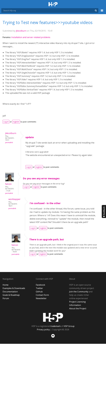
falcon (8, 183)
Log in (6, 121)
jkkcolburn (21, 30)
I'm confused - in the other (45, 203)
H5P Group (69, 326)
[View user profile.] (9, 180)
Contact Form (42, 295)
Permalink (9, 142)
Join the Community (78, 291)
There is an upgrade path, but (46, 239)
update (29, 137)
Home (5, 284)
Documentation (10, 291)
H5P (53, 317)
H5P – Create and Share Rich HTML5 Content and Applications (53, 4)
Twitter (39, 288)
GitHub (39, 291)
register (16, 121)
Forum (6, 298)
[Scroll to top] (53, 338)
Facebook (40, 284)
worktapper (14, 199)
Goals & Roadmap (11, 295)
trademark (55, 326)
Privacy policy (43, 329)
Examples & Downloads (14, 288)
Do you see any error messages (41, 178)
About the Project (77, 308)
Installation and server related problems (30, 37)
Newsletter (41, 298)
